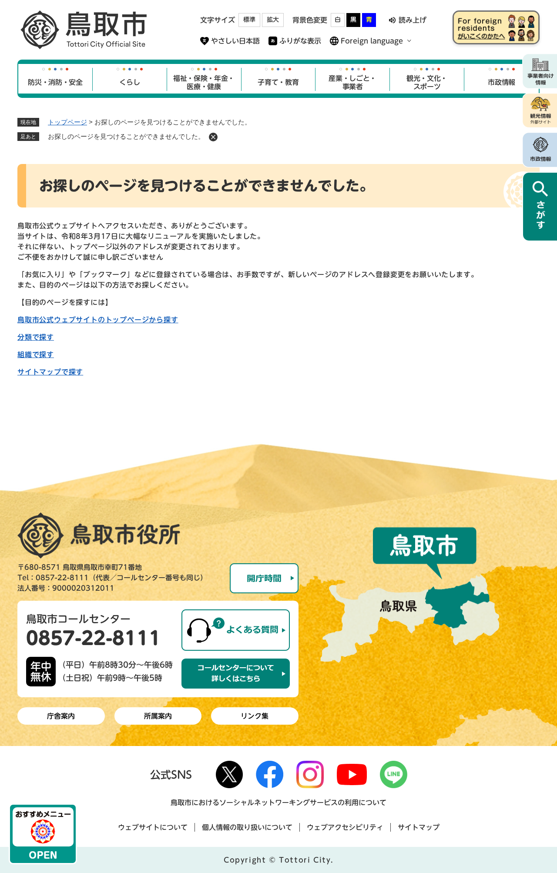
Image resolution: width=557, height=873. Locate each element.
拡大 (273, 20)
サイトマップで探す (50, 371)
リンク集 (254, 715)
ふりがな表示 (300, 40)
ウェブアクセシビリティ (345, 827)
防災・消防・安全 (55, 82)
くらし (129, 82)
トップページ (67, 122)
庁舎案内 (61, 715)
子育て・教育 (278, 82)
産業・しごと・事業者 (352, 82)
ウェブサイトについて (153, 827)
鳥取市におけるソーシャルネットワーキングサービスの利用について (278, 802)
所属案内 (158, 715)
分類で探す (35, 337)
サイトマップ (419, 827)
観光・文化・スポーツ (426, 82)
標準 (249, 20)
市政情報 (501, 82)
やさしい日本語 (235, 40)
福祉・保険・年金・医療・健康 (204, 82)
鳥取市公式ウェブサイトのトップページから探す (97, 319)
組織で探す (35, 354)
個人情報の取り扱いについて (247, 827)
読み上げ (412, 20)
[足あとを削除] (213, 137)
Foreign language (372, 40)
